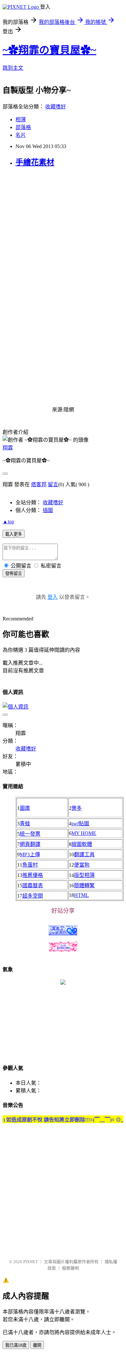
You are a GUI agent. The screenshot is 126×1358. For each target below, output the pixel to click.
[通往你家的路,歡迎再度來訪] (63, 983)
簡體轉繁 (84, 885)
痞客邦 (39, 484)
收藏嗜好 (55, 106)
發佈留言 (13, 573)
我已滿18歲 (15, 1345)
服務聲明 (70, 1268)
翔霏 (8, 447)
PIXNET (30, 1261)
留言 (53, 484)
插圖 (48, 510)
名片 (21, 135)
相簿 (21, 119)
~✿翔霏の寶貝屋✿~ (49, 50)
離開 (37, 1345)
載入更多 (13, 534)
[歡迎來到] (18, 17)
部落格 (23, 127)
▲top (8, 521)
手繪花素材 (35, 162)
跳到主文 (13, 68)
